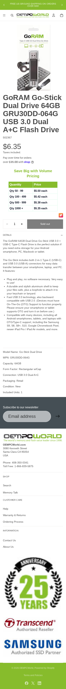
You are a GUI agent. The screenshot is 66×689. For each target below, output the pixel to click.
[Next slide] (62, 5)
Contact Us (9, 540)
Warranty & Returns (14, 515)
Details (7, 235)
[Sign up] (57, 416)
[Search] (12, 15)
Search (7, 485)
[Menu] (4, 15)
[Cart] (62, 15)
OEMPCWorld (26, 668)
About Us (8, 546)
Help (5, 508)
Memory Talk (10, 492)
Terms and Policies (33, 675)
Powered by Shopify (44, 668)
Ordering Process (13, 521)
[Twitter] (33, 683)
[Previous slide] (4, 5)
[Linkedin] (39, 683)
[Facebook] (26, 683)
